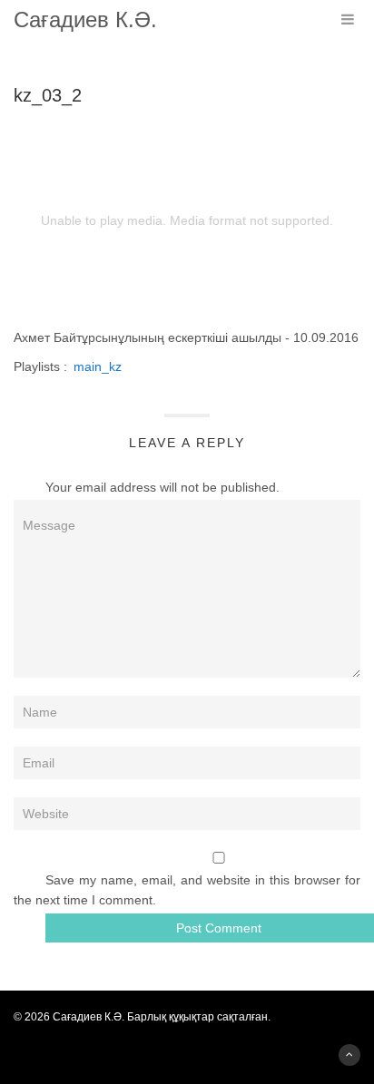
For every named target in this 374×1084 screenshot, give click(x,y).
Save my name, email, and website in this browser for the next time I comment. (187, 890)
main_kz (98, 366)
